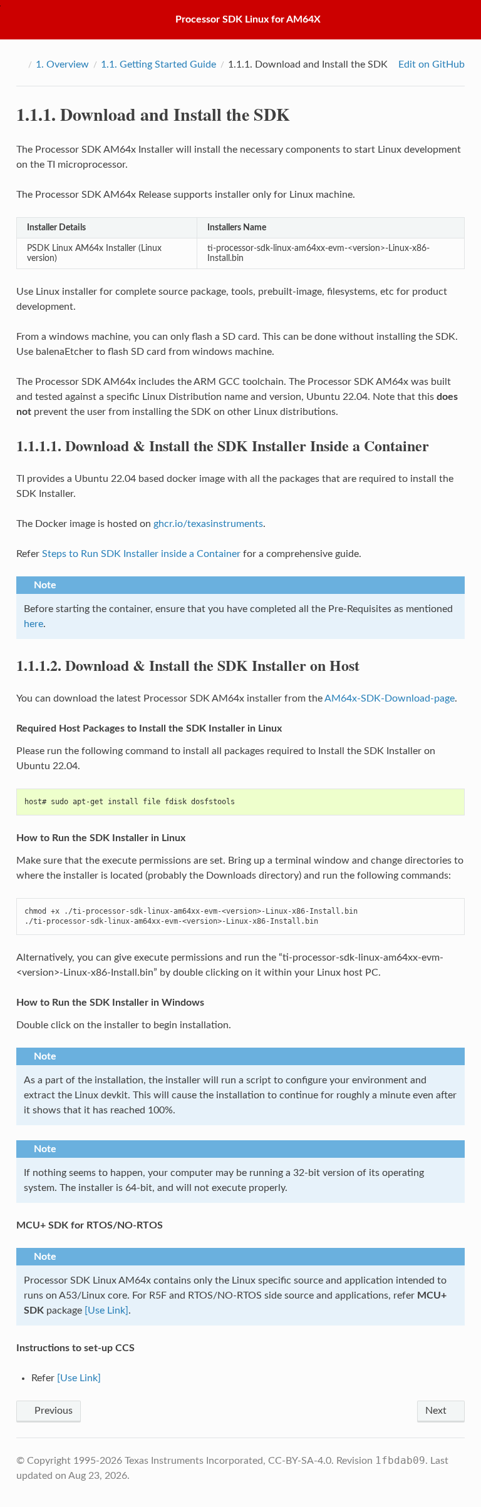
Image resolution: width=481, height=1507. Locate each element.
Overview (62, 64)
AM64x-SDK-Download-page (389, 698)
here (33, 624)
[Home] (20, 64)
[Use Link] (106, 1310)
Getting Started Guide (158, 64)
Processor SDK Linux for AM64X (248, 19)
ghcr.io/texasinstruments (208, 524)
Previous (52, 1411)
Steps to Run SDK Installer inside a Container (141, 554)
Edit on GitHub (430, 64)
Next (437, 1411)
